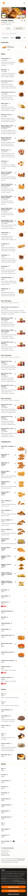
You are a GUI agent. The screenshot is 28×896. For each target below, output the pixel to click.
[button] (3, 3)
